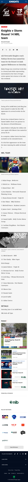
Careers (5, 473)
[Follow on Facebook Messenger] (25, 454)
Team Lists (4, 26)
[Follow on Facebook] (17, 454)
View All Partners (14, 447)
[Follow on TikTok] (14, 454)
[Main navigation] (2, 1)
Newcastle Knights (5, 42)
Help (9, 473)
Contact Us (13, 473)
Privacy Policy (17, 470)
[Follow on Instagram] (23, 454)
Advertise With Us (20, 473)
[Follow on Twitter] (20, 454)
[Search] (26, 2)
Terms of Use (10, 470)
